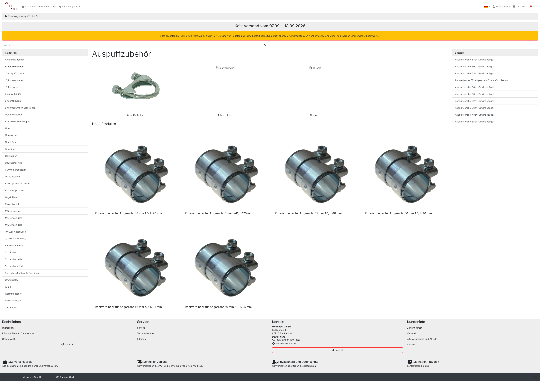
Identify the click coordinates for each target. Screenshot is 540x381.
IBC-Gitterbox (12, 176)
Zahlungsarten (414, 327)
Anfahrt (411, 344)
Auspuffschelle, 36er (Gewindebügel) (474, 107)
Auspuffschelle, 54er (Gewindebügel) (474, 59)
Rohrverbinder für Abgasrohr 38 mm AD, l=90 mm (128, 213)
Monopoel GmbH (32, 377)
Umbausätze (11, 280)
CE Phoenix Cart (65, 377)
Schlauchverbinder (15, 266)
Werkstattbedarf (13, 300)
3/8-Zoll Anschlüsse (15, 238)
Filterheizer (11, 135)
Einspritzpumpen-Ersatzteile (20, 107)
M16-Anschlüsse (13, 224)
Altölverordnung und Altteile (422, 339)
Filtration (9, 149)
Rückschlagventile (14, 245)
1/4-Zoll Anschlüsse (15, 231)
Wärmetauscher (13, 293)
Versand (411, 333)
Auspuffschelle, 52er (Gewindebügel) (474, 101)
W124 (8, 286)
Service (141, 327)
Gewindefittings (13, 162)
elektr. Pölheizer (13, 114)
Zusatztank (11, 307)
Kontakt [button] (338, 350)
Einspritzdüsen (13, 100)
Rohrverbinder (225, 115)
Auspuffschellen (135, 115)
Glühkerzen (11, 156)
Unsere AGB (8, 339)
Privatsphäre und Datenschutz (18, 333)
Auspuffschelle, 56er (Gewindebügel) (474, 87)
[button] (487, 6)
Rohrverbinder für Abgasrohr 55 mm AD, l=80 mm (308, 213)
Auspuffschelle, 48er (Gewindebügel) (474, 114)
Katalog (14, 16)
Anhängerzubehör (14, 59)
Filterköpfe (11, 142)
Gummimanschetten (15, 169)
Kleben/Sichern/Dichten (17, 183)
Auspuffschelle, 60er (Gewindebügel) (474, 66)
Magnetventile (12, 204)
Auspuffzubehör (29, 16)
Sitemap (141, 339)
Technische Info (145, 333)
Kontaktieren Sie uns (418, 365)
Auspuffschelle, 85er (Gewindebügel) (474, 121)
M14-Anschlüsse (13, 218)
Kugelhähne (11, 197)
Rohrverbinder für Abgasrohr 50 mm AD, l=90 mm (398, 213)
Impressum (8, 327)
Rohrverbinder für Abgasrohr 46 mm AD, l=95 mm (128, 307)
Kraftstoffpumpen (14, 190)
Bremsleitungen (13, 94)
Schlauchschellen (14, 259)
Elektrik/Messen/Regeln (17, 121)
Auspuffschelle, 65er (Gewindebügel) (474, 73)
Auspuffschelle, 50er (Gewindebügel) (474, 94)
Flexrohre (315, 115)
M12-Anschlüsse (13, 211)
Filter (7, 128)
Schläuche (10, 252)
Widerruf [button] (69, 344)
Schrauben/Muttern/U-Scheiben (22, 273)
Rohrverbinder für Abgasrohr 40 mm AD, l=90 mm (481, 80)
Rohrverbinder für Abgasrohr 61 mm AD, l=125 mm (218, 213)
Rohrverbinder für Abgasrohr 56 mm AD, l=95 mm (218, 307)
